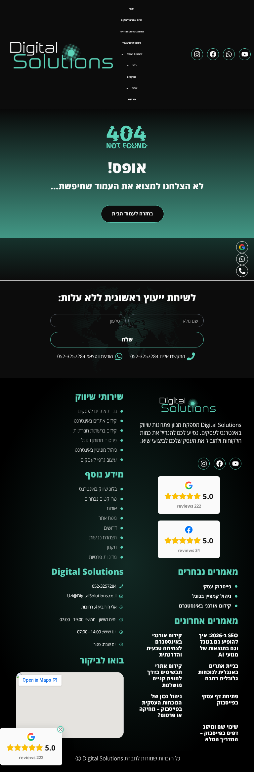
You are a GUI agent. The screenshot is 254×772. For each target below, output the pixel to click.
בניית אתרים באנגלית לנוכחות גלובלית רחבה (218, 672)
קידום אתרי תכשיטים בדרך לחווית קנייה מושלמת (164, 675)
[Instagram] (197, 54)
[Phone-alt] (242, 271)
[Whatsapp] (229, 54)
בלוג (134, 65)
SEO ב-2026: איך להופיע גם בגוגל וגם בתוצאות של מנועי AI (218, 645)
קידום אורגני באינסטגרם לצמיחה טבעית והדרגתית (164, 645)
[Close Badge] (60, 729)
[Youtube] (245, 54)
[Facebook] (213, 54)
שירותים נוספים (134, 54)
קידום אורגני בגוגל (131, 42)
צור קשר (132, 99)
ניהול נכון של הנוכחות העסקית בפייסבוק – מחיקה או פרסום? (160, 706)
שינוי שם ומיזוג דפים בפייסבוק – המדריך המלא (219, 733)
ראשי (131, 8)
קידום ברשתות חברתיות (132, 31)
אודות (135, 88)
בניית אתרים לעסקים (131, 20)
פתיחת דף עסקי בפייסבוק (219, 699)
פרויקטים (131, 76)
